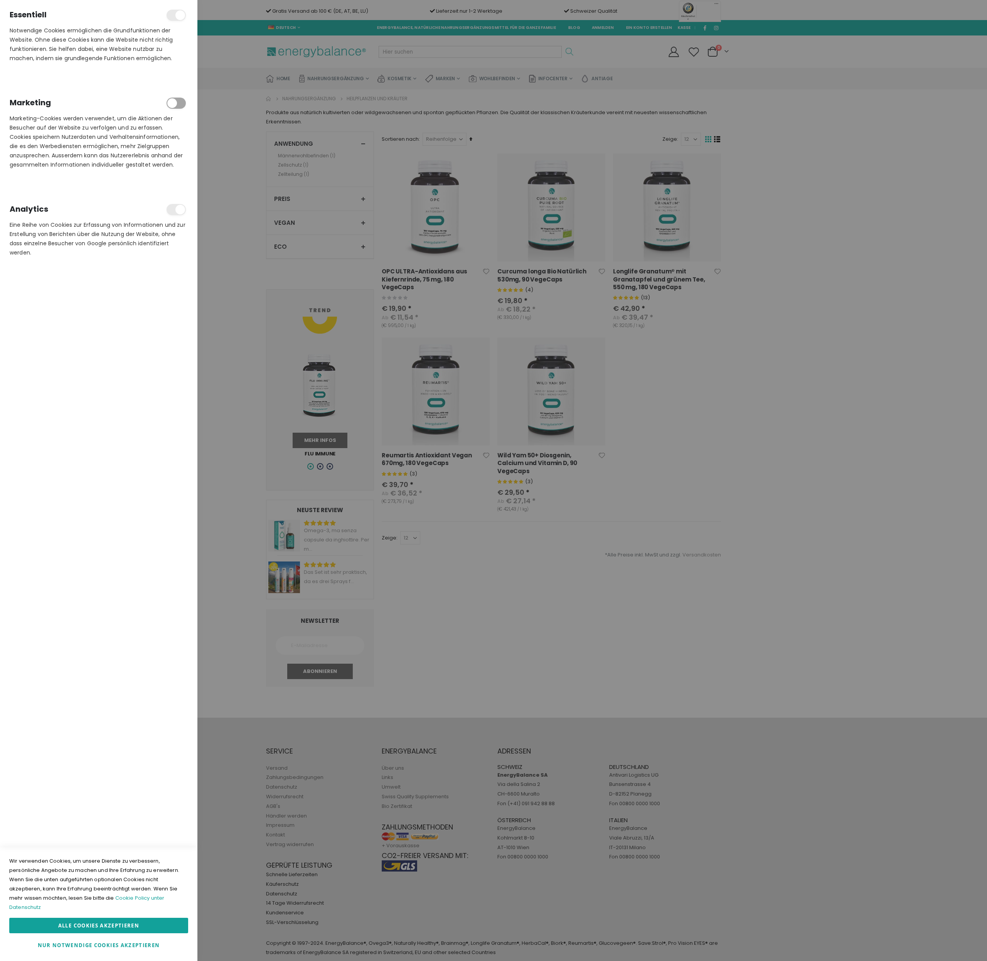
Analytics (176, 209)
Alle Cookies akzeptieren (98, 925)
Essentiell (176, 15)
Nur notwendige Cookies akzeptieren (99, 945)
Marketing (176, 103)
